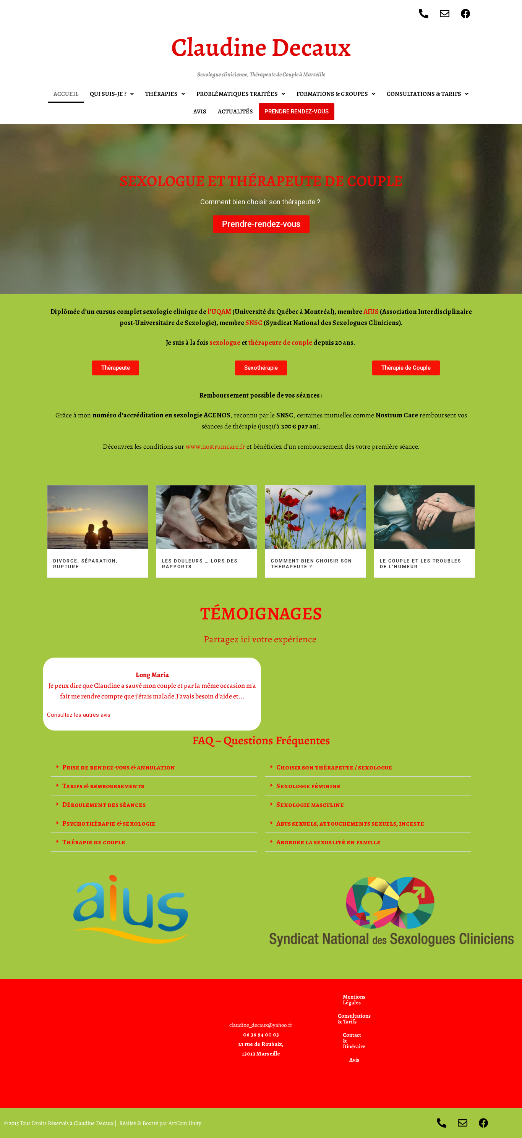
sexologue (224, 342)
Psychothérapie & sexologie (109, 823)
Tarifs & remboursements (103, 785)
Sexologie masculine (310, 804)
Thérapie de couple (93, 842)
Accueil (65, 94)
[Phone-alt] (423, 13)
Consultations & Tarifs (424, 94)
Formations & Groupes (332, 94)
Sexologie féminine (308, 785)
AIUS (371, 311)
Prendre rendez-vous (296, 111)
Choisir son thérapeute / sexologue (334, 767)
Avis (199, 111)
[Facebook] (465, 13)
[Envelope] (444, 13)
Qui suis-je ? (108, 94)
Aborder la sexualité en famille (328, 842)
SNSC (254, 322)
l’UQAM (219, 311)
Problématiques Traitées (237, 94)
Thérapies (161, 94)
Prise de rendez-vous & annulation (118, 767)
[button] (111, 94)
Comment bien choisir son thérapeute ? (311, 563)
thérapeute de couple (280, 342)
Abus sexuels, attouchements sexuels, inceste (350, 823)
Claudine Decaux (261, 47)
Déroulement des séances (104, 804)
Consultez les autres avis (78, 714)
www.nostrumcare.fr (215, 446)
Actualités (235, 111)
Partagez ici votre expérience (261, 639)
